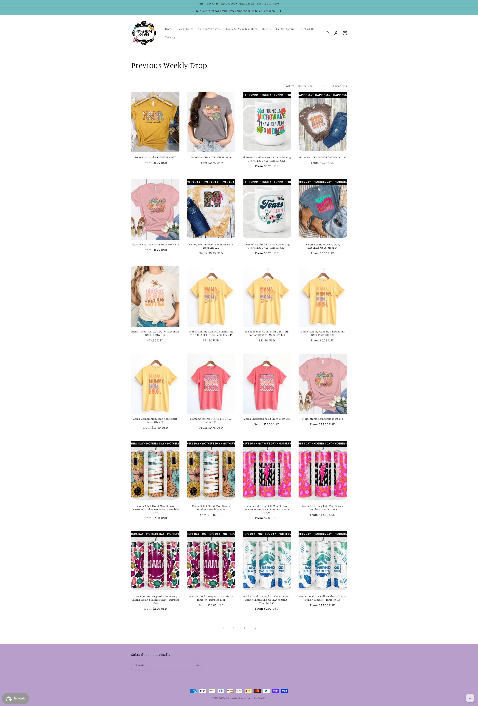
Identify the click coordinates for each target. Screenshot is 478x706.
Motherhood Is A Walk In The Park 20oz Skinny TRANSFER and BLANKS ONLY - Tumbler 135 (266, 600)
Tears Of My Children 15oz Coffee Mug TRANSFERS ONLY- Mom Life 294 (267, 246)
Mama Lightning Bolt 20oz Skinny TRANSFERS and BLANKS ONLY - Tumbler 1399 (267, 509)
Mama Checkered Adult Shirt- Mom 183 (266, 418)
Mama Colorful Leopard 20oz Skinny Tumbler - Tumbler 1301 (211, 598)
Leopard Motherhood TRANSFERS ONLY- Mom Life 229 (211, 246)
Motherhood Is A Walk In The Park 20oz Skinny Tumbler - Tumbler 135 (322, 598)
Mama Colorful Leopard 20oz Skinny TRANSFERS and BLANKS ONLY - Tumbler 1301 (155, 600)
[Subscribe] (197, 665)
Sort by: (289, 85)
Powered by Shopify (256, 698)
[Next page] (255, 628)
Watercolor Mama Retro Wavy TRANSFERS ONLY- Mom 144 (322, 246)
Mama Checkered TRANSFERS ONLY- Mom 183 (211, 420)
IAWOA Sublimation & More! (232, 698)
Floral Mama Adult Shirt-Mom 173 (322, 418)
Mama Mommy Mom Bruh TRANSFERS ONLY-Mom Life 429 (322, 333)
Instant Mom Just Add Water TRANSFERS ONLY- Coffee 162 (155, 333)
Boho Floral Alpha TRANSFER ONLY (155, 157)
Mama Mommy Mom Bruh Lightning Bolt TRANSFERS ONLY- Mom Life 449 (211, 333)
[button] (266, 29)
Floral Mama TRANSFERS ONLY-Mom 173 (155, 244)
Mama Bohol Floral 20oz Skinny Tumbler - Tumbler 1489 (211, 507)
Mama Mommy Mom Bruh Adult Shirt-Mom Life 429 (155, 420)
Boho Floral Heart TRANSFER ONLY (211, 157)
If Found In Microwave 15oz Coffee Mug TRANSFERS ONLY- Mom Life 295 (267, 159)
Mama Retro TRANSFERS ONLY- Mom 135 (322, 157)
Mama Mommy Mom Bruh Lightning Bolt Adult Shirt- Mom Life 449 (266, 333)
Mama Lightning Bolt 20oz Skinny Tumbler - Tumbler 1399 (322, 507)
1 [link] (223, 628)
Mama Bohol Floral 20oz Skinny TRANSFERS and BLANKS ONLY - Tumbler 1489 (155, 509)
